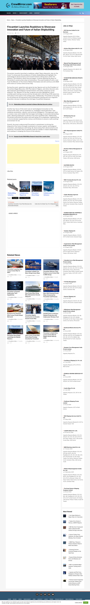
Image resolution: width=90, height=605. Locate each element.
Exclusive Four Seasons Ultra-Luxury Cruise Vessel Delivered (15, 315)
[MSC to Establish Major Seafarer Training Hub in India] (66, 564)
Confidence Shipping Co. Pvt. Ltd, (73, 360)
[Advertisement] (33, 154)
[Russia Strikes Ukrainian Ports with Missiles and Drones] (66, 557)
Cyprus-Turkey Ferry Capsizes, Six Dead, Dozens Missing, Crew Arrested (75, 536)
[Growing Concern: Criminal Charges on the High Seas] (66, 549)
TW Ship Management (70, 281)
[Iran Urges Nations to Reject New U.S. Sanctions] (66, 515)
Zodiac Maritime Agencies (71, 194)
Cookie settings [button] (78, 602)
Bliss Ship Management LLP (71, 101)
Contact (37, 13)
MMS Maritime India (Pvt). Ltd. (72, 447)
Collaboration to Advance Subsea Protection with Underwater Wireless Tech (51, 315)
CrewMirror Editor (13, 274)
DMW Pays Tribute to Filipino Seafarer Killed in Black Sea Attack (75, 543)
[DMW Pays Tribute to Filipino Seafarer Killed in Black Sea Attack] (66, 542)
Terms (51, 599)
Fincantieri (15, 198)
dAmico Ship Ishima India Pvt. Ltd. (73, 48)
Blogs (9, 13)
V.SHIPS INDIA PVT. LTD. (70, 430)
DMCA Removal (70, 599)
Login (46, 599)
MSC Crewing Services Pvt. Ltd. (72, 180)
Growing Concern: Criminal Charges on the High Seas (74, 551)
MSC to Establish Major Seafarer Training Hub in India (75, 566)
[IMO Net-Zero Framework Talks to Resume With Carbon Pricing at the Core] (66, 527)
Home (9, 599)
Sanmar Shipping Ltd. (70, 296)
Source (57, 141)
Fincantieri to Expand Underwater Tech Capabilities (13, 293)
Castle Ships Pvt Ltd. (69, 388)
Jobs (30, 13)
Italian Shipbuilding (25, 198)
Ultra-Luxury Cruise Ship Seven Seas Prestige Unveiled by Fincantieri (32, 337)
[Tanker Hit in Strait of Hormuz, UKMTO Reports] (66, 521)
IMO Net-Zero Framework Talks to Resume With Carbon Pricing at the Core (75, 528)
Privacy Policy (59, 599)
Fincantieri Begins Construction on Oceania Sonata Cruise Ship (32, 316)
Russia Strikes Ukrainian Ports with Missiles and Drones (75, 558)
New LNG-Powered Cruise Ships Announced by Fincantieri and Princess (50, 295)
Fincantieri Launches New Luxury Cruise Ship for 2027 (14, 270)
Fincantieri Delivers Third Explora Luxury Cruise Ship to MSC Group (51, 273)
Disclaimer (79, 599)
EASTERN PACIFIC (69, 165)
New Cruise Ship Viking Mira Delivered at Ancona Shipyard (32, 294)
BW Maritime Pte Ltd (69, 116)
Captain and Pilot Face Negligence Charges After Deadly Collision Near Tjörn (75, 574)
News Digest (23, 13)
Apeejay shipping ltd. (69, 231)
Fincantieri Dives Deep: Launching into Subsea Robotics (14, 337)
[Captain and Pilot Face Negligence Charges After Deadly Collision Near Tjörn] (66, 572)
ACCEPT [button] (85, 602)
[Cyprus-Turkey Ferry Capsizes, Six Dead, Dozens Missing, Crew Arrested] (66, 534)
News (14, 13)
